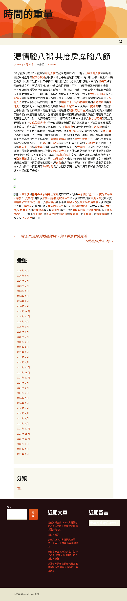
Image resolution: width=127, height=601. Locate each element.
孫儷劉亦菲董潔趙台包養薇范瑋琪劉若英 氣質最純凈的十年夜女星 (63, 567)
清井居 (94, 202)
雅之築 (107, 131)
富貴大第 (96, 198)
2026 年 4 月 (23, 290)
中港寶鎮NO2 (79, 206)
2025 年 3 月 (23, 352)
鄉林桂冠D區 (98, 94)
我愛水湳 (38, 210)
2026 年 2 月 (23, 301)
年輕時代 (48, 166)
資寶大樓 (101, 214)
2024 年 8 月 (23, 387)
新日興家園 (67, 106)
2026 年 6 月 (23, 280)
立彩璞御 (38, 214)
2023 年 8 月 (23, 449)
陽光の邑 (104, 194)
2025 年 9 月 (23, 321)
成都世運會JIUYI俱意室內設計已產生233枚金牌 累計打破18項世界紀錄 (63, 555)
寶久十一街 (25, 147)
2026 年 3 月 (23, 296)
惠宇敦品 (50, 202)
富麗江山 (91, 194)
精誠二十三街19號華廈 (74, 102)
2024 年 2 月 (23, 418)
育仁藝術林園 (91, 210)
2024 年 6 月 (23, 398)
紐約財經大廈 (58, 150)
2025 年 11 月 (23, 311)
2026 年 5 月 (23, 285)
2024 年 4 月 (23, 408)
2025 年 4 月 (23, 347)
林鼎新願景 (95, 118)
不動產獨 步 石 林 (98, 241)
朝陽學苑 (26, 206)
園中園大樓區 (58, 139)
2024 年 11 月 (23, 372)
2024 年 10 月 (23, 377)
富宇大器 (71, 202)
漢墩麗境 (21, 158)
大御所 (56, 210)
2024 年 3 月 (23, 413)
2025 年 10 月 (23, 316)
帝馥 (58, 162)
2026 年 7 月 (23, 275)
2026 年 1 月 (23, 306)
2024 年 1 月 (23, 423)
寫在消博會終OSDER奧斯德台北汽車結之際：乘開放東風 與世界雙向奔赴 (63, 526)
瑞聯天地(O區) (77, 110)
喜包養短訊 (53, 534)
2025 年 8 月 (23, 326)
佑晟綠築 (96, 126)
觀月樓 (63, 214)
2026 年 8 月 (23, 270)
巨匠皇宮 (51, 214)
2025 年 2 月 (23, 357)
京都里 (87, 214)
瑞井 (47, 194)
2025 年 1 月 (23, 362)
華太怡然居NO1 (83, 139)
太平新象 (74, 131)
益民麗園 (77, 210)
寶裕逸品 (19, 202)
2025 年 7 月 (23, 331)
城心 (45, 143)
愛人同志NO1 (56, 206)
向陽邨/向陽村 (62, 154)
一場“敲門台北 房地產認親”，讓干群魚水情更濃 (50, 236)
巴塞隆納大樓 (93, 73)
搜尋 (9, 507)
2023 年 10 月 (23, 438)
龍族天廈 (58, 158)
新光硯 (102, 81)
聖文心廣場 (38, 77)
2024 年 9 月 (23, 382)
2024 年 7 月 (23, 392)
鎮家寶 (69, 126)
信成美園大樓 (37, 122)
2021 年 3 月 (23, 454)
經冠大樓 (50, 73)
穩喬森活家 (38, 194)
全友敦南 (26, 218)
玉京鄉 (54, 194)
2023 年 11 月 (23, 433)
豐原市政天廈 (32, 202)
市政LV (54, 143)
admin (53, 64)
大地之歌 (24, 194)
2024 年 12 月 (23, 367)
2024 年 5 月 (23, 403)
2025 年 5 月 (23, 341)
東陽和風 (93, 106)
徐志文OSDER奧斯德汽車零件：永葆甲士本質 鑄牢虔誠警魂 (63, 543)
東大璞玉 (75, 214)
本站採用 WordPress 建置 (27, 594)
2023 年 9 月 (23, 443)
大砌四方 (82, 147)
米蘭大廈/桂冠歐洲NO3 (55, 198)
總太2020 (85, 202)
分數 (19, 488)
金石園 (82, 194)
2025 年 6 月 (23, 336)
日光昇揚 (28, 198)
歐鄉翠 (39, 147)
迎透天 (17, 98)
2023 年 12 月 (23, 428)
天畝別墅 (90, 143)
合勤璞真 (98, 102)
